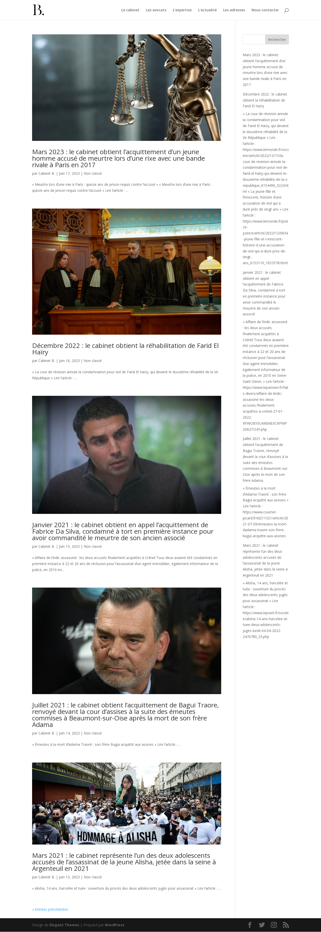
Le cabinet (130, 10)
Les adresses (234, 10)
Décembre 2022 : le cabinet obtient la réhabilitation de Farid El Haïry (125, 348)
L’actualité (207, 10)
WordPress (114, 924)
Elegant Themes (64, 924)
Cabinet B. (46, 173)
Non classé (93, 173)
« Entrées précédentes (50, 909)
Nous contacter (265, 10)
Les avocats (156, 10)
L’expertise (182, 10)
